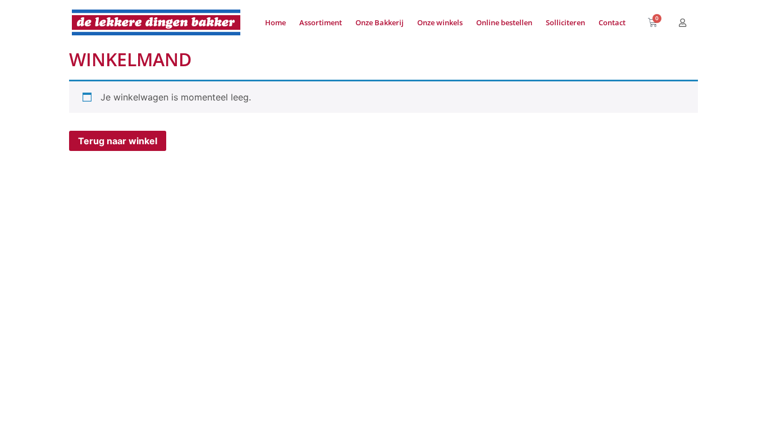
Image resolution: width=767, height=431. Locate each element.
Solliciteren (565, 22)
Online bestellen (504, 22)
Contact (612, 22)
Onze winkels (440, 22)
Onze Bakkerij (379, 22)
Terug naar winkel (117, 140)
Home (275, 22)
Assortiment (320, 22)
